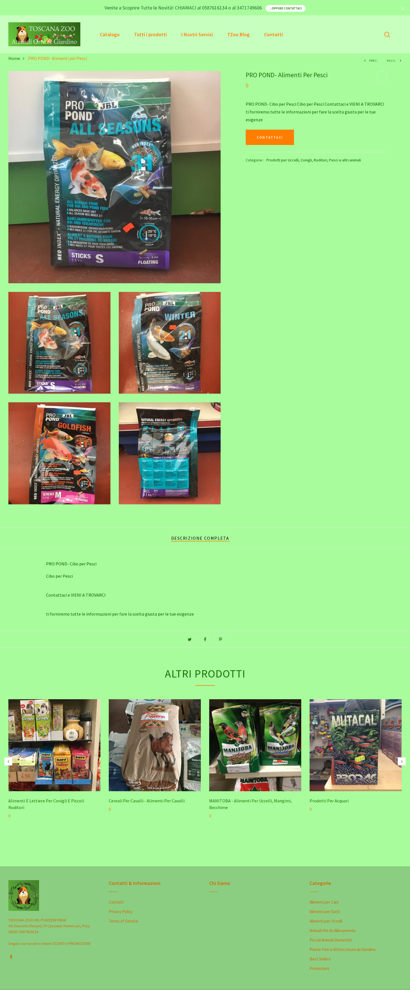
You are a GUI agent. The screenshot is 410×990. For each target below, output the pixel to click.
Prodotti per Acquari (329, 800)
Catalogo (110, 34)
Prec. (373, 60)
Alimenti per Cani (324, 902)
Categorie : (255, 160)
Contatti (273, 34)
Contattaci (270, 137)
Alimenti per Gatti (325, 911)
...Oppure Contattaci (285, 8)
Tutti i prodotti (150, 34)
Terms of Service (123, 921)
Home (14, 58)
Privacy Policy (120, 911)
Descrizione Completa (200, 538)
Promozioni (319, 968)
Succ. (392, 60)
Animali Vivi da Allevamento (333, 930)
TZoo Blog (238, 34)
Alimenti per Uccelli (326, 921)
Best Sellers (320, 959)
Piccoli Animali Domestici (331, 940)
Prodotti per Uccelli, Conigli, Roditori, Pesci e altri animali (313, 160)
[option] (54, 766)
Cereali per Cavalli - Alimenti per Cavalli (147, 800)
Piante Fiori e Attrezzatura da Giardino (343, 949)
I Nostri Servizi (197, 34)
